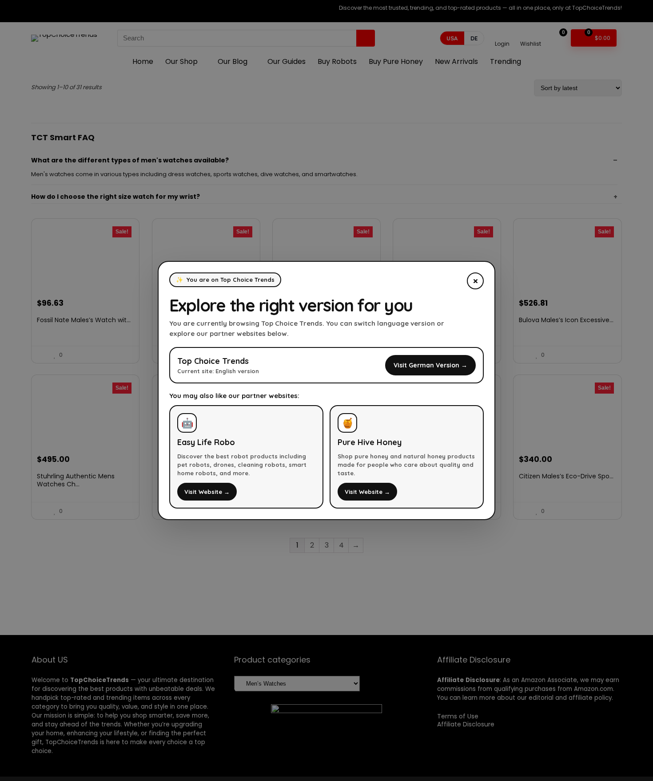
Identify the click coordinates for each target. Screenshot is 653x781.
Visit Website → (207, 491)
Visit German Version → (430, 365)
